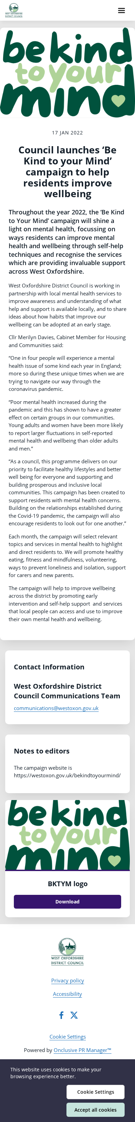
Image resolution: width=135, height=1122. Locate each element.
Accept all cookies (95, 1109)
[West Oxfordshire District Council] (67, 952)
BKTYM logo (68, 883)
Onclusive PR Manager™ (82, 1050)
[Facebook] (61, 1015)
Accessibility (67, 993)
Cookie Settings (68, 1036)
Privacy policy (67, 980)
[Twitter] (74, 1015)
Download (67, 901)
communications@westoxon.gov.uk (56, 708)
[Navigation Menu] (121, 10)
